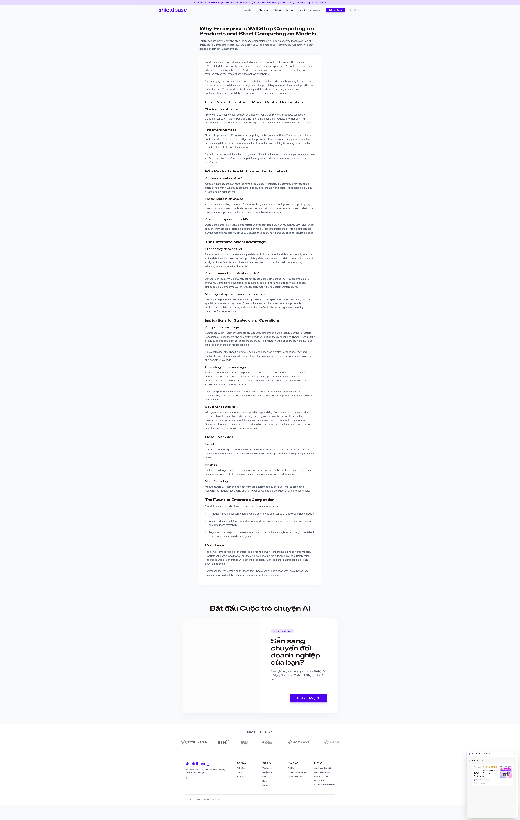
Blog (264, 777)
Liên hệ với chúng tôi (306, 698)
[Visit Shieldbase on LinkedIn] (186, 778)
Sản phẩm (248, 10)
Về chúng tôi (267, 768)
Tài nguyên (314, 10)
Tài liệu (291, 768)
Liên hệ (265, 785)
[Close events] (514, 753)
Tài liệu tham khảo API (297, 772)
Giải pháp (263, 10)
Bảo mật (278, 10)
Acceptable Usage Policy (324, 784)
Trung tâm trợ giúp (296, 777)
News (264, 781)
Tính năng (241, 768)
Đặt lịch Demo (335, 10)
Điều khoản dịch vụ (322, 772)
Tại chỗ (301, 10)
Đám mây (290, 10)
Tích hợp (240, 772)
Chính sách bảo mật (322, 768)
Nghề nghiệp (267, 772)
